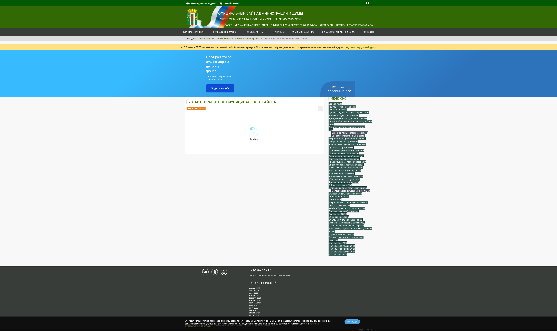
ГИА (331, 130)
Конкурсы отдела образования (344, 159)
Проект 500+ (335, 199)
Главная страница (193, 32)
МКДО (332, 231)
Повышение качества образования (346, 156)
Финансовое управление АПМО (338, 32)
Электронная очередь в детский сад (347, 222)
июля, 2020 (253, 305)
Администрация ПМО (303, 32)
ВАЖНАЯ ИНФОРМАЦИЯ (224, 32)
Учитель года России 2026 (342, 251)
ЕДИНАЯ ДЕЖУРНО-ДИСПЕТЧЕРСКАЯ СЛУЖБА (294, 25)
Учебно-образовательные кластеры (347, 208)
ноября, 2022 (254, 295)
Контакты (368, 32)
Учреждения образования (342, 173)
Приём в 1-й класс (337, 109)
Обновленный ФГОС (339, 196)
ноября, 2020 (254, 300)
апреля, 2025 (254, 288)
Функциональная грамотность (344, 182)
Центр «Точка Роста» (339, 205)
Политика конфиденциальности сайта (246, 25)
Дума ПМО (278, 32)
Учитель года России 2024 (342, 248)
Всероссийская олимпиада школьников (348, 202)
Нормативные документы (341, 234)
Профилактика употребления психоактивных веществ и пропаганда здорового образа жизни (347, 144)
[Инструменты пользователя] (320, 108)
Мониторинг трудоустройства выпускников (350, 228)
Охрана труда (335, 103)
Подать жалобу (220, 88)
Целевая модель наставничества (345, 193)
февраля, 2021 (255, 298)
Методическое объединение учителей (351, 190)
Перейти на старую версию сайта (354, 25)
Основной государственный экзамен (350, 132)
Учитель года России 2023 (342, 245)
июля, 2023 (253, 293)
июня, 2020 (253, 308)
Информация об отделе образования (347, 161)
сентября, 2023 (255, 291)
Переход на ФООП (338, 214)
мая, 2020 (253, 310)
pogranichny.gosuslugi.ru (360, 47)
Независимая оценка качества (344, 153)
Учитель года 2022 (338, 243)
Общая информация (339, 216)
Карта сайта (326, 25)
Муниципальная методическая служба (348, 188)
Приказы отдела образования (343, 211)
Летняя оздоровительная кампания (346, 150)
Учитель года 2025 (338, 254)
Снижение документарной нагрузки (346, 225)
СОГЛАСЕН (352, 322)
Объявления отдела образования (345, 219)
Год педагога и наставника (342, 106)
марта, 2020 (254, 315)
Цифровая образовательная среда (346, 164)
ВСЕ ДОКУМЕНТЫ (254, 32)
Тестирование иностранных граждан (347, 127)
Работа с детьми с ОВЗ (340, 185)
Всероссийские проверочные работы (347, 138)
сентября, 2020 (255, 303)
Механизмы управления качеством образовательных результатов (346, 178)
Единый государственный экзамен (348, 135)
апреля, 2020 (254, 313)
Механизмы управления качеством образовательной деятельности (346, 169)
